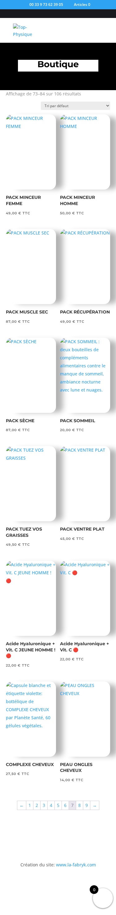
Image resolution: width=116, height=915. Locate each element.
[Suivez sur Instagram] (64, 883)
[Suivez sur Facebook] (52, 883)
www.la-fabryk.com (76, 865)
